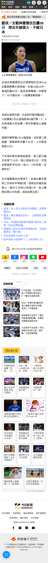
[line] (26, 528)
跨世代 (45, 11)
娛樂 (31, 7)
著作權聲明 (41, 513)
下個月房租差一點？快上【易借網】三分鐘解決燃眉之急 (38, 436)
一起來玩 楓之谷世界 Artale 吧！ (38, 368)
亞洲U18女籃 (22, 268)
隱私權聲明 (28, 513)
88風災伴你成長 (29, 11)
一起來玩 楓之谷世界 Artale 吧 (35, 415)
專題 (24, 7)
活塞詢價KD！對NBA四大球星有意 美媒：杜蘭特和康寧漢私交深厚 (38, 388)
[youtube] (33, 528)
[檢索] (39, 3)
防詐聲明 (6, 513)
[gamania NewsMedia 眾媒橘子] (24, 539)
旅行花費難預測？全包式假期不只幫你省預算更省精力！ (9, 457)
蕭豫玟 (7, 268)
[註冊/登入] (44, 3)
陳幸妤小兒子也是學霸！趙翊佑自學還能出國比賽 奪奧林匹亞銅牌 (24, 456)
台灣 (36, 268)
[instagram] (20, 528)
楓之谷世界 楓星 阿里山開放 (9, 390)
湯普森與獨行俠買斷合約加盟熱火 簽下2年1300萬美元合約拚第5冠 (12, 415)
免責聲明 (17, 513)
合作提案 (35, 518)
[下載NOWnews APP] (34, 3)
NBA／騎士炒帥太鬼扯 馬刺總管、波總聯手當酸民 (24, 368)
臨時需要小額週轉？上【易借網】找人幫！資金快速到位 (12, 482)
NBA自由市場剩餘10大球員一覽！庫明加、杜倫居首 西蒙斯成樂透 (9, 436)
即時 (10, 7)
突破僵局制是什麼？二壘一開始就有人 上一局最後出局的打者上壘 (24, 388)
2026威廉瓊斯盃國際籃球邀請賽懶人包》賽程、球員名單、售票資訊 (38, 456)
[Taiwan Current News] (28, 3)
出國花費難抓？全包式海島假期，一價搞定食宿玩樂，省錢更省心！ (34, 482)
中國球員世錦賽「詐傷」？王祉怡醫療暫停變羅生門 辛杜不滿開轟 (9, 368)
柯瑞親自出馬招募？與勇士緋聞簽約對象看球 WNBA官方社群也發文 (24, 436)
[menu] (45, 7)
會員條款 (13, 518)
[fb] (13, 528)
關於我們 (24, 518)
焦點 (3, 7)
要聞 (17, 7)
